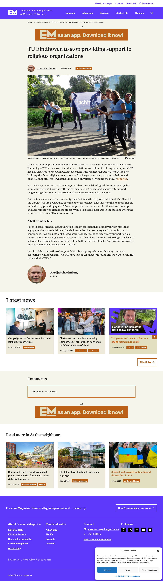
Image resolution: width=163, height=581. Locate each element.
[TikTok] (136, 530)
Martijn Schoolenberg (46, 68)
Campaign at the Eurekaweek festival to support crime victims (29, 340)
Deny (128, 570)
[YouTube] (143, 530)
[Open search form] (151, 13)
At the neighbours (84, 68)
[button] (158, 551)
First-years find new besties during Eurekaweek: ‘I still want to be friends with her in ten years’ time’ (80, 342)
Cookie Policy (120, 576)
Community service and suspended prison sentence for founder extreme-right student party (28, 476)
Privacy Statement (133, 576)
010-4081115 (94, 534)
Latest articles (42, 22)
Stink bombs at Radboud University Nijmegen (79, 474)
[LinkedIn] (130, 530)
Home (30, 22)
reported (122, 178)
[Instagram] (123, 530)
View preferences (149, 570)
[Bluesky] (150, 530)
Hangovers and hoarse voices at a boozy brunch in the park (129, 340)
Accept (107, 570)
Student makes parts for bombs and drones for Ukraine (131, 474)
